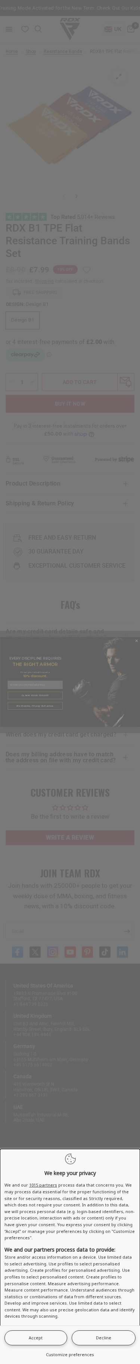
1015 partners (43, 1185)
